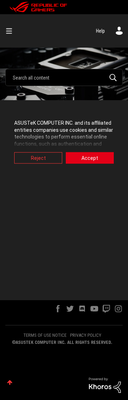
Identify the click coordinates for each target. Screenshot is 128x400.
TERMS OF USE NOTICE (44, 335)
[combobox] (64, 77)
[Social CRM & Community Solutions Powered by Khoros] (105, 385)
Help (100, 31)
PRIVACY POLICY (85, 335)
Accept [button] (89, 158)
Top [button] (10, 382)
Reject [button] (38, 158)
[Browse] (11, 31)
